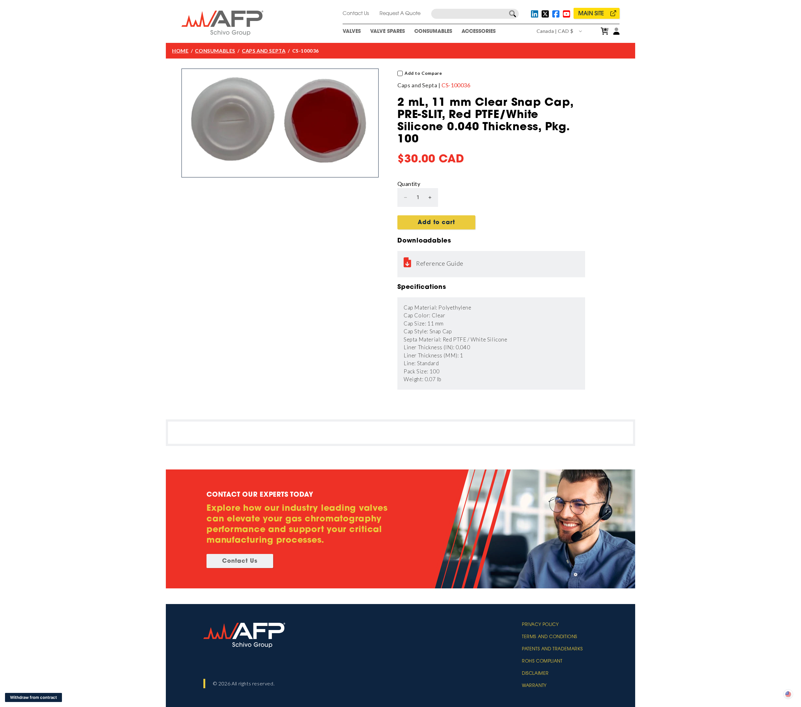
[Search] (512, 14)
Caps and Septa (263, 51)
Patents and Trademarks (552, 649)
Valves (352, 31)
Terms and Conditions (549, 637)
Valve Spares (387, 31)
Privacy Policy (540, 625)
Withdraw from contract (33, 697)
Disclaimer (535, 674)
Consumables (433, 31)
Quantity (408, 183)
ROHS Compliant (542, 661)
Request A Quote (400, 13)
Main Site (591, 14)
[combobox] (475, 14)
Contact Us (356, 13)
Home (180, 51)
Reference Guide (439, 263)
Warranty (534, 686)
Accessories (479, 31)
